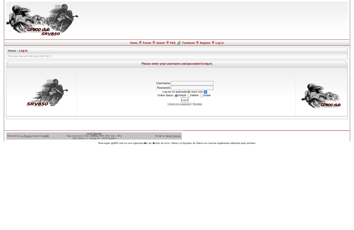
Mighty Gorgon (173, 136)
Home (134, 42)
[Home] (42, 35)
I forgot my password (179, 103)
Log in (220, 42)
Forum (147, 42)
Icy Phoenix (26, 136)
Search (160, 42)
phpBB (45, 136)
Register (205, 42)
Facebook (188, 42)
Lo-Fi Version (94, 133)
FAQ (173, 42)
